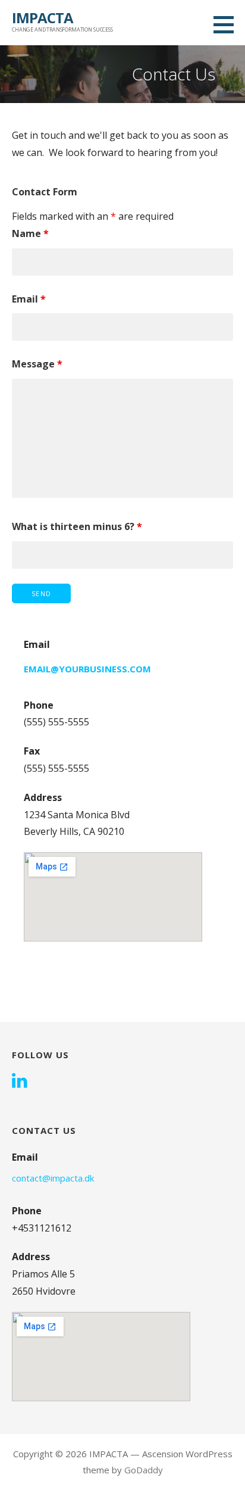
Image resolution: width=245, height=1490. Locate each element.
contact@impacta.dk (53, 1178)
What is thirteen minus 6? (77, 526)
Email (29, 299)
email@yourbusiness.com (87, 669)
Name (30, 233)
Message (37, 363)
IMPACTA (42, 17)
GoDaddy (143, 1470)
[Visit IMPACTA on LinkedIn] (19, 1081)
